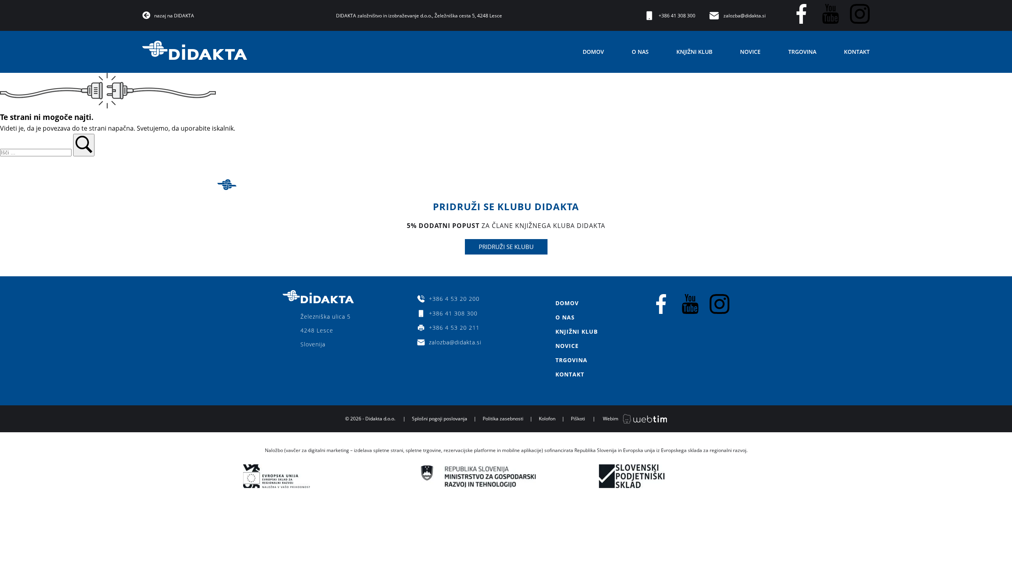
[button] (83, 145)
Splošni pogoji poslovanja (439, 418)
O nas (640, 51)
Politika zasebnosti (503, 418)
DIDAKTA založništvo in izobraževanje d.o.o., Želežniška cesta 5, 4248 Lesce (419, 15)
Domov (593, 51)
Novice (750, 51)
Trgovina (802, 51)
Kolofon (547, 418)
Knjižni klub (694, 51)
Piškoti (578, 418)
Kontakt (857, 51)
